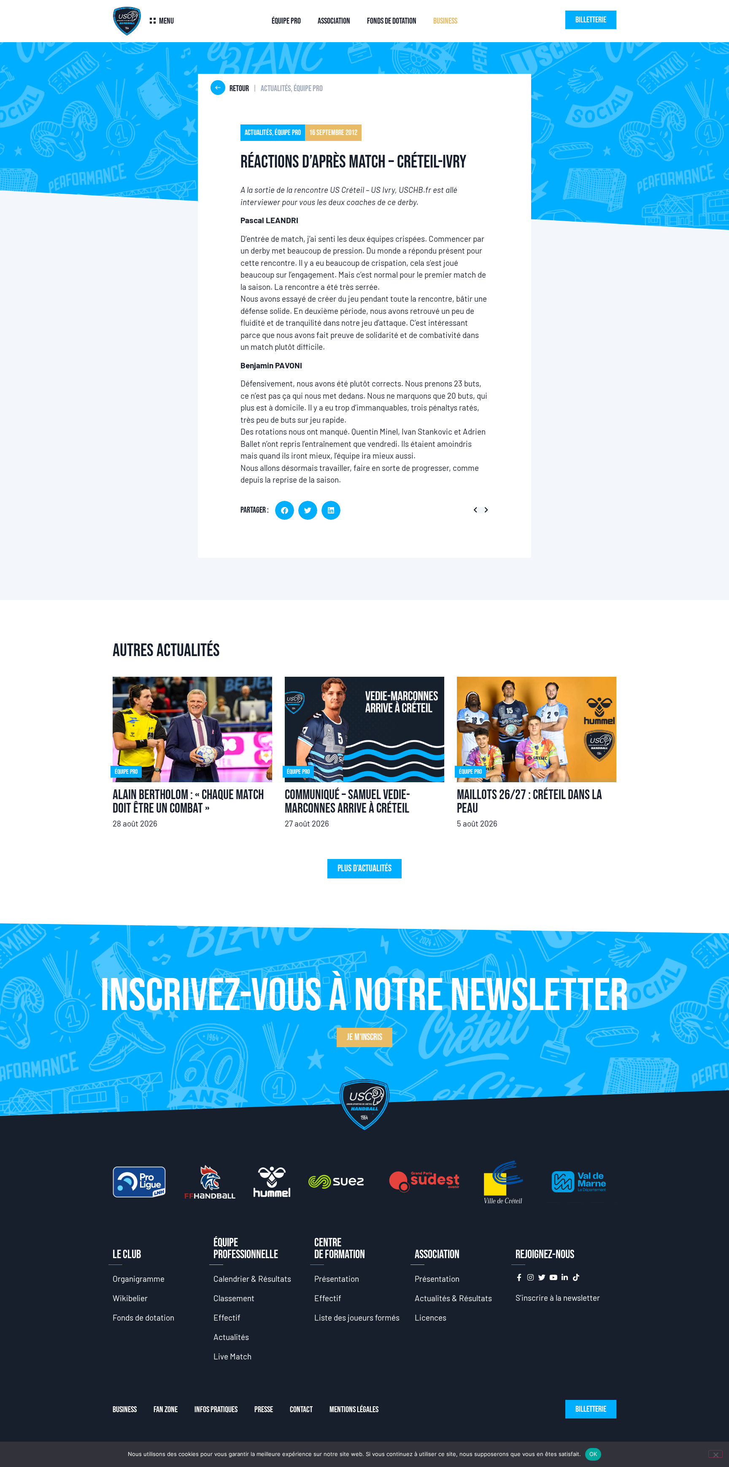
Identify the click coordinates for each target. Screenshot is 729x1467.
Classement (233, 1298)
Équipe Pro (286, 21)
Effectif (226, 1317)
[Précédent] (477, 510)
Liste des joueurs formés (357, 1317)
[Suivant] (484, 510)
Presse (263, 1410)
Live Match (232, 1356)
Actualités (231, 1337)
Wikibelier (130, 1298)
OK (593, 1454)
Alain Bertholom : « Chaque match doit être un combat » (188, 802)
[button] (284, 510)
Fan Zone (166, 1410)
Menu (166, 21)
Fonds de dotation (391, 21)
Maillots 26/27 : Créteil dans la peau (529, 802)
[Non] (715, 1454)
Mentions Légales (353, 1410)
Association (334, 21)
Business (445, 21)
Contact (301, 1410)
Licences (430, 1317)
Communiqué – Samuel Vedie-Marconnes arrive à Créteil (347, 802)
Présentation (336, 1278)
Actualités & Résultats (453, 1298)
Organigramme (139, 1278)
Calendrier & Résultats (252, 1278)
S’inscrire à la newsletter (558, 1297)
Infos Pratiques (216, 1410)
